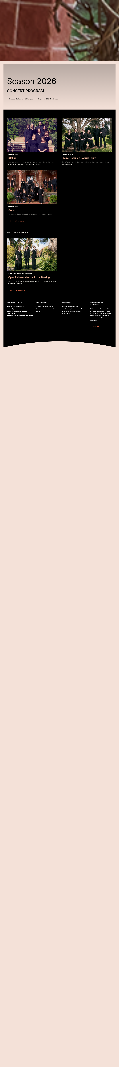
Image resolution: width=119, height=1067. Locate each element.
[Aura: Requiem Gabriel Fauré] (87, 142)
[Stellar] (32, 142)
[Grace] (32, 193)
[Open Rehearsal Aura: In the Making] (32, 261)
